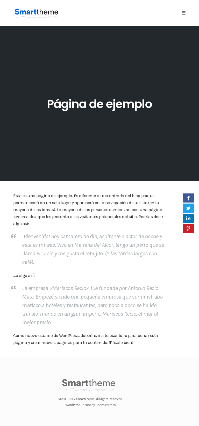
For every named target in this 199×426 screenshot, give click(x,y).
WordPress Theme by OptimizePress (90, 405)
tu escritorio (116, 335)
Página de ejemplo (99, 104)
